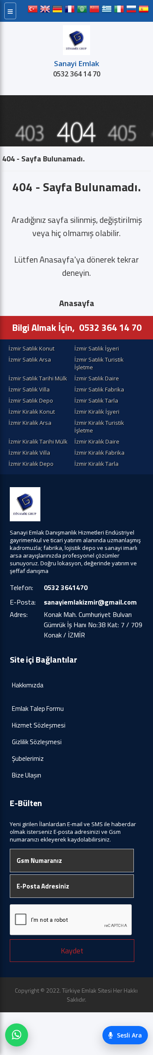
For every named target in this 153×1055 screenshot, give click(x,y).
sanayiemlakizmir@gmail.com (90, 602)
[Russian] (131, 11)
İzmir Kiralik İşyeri (96, 411)
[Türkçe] (33, 11)
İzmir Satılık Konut (31, 348)
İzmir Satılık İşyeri (96, 348)
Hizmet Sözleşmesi (38, 725)
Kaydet (72, 950)
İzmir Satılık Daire (96, 378)
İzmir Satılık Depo (30, 400)
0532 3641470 (66, 587)
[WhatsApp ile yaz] (16, 1034)
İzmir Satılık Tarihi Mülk (37, 378)
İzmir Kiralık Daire (96, 441)
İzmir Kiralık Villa (29, 452)
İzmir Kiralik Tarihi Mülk (38, 441)
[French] (70, 11)
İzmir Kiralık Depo (31, 464)
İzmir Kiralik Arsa (29, 423)
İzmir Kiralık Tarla (96, 464)
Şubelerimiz (28, 758)
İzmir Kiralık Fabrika (99, 452)
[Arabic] (82, 11)
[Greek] (107, 11)
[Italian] (119, 11)
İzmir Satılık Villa (29, 389)
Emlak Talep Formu (38, 708)
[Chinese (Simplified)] (94, 11)
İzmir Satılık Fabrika (99, 389)
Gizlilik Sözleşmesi (37, 742)
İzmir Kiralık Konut (31, 411)
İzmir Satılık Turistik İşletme (99, 363)
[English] (45, 11)
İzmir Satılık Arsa (29, 359)
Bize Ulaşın (26, 775)
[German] (57, 11)
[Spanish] (144, 11)
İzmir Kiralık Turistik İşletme (99, 426)
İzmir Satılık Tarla (96, 400)
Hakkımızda (27, 685)
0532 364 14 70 (76, 74)
